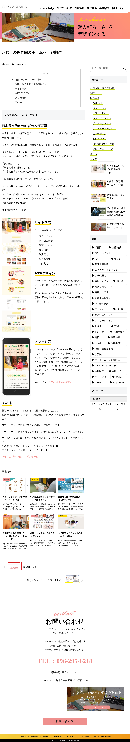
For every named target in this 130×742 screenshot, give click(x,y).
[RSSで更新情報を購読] (117, 409)
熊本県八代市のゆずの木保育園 (31, 84)
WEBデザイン (22, 93)
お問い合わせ (119, 8)
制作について (64, 8)
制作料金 (92, 8)
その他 (18, 102)
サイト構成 (20, 88)
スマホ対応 (20, 98)
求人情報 (69, 736)
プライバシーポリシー (87, 736)
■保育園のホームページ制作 (26, 79)
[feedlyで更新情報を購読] (99, 409)
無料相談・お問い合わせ (25, 456)
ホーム (23, 736)
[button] (124, 69)
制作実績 (79, 8)
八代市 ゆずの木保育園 (60, 382)
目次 (39, 73)
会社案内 (104, 8)
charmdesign (47, 8)
